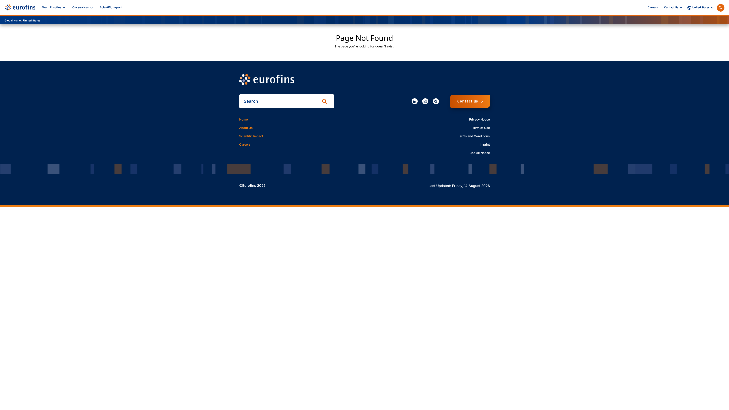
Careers (245, 144)
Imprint (485, 144)
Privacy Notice (479, 119)
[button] (53, 7)
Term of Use (481, 128)
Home (243, 119)
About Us (246, 128)
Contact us (467, 101)
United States (31, 20)
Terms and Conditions (474, 136)
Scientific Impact (251, 136)
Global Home (13, 20)
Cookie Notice (479, 153)
